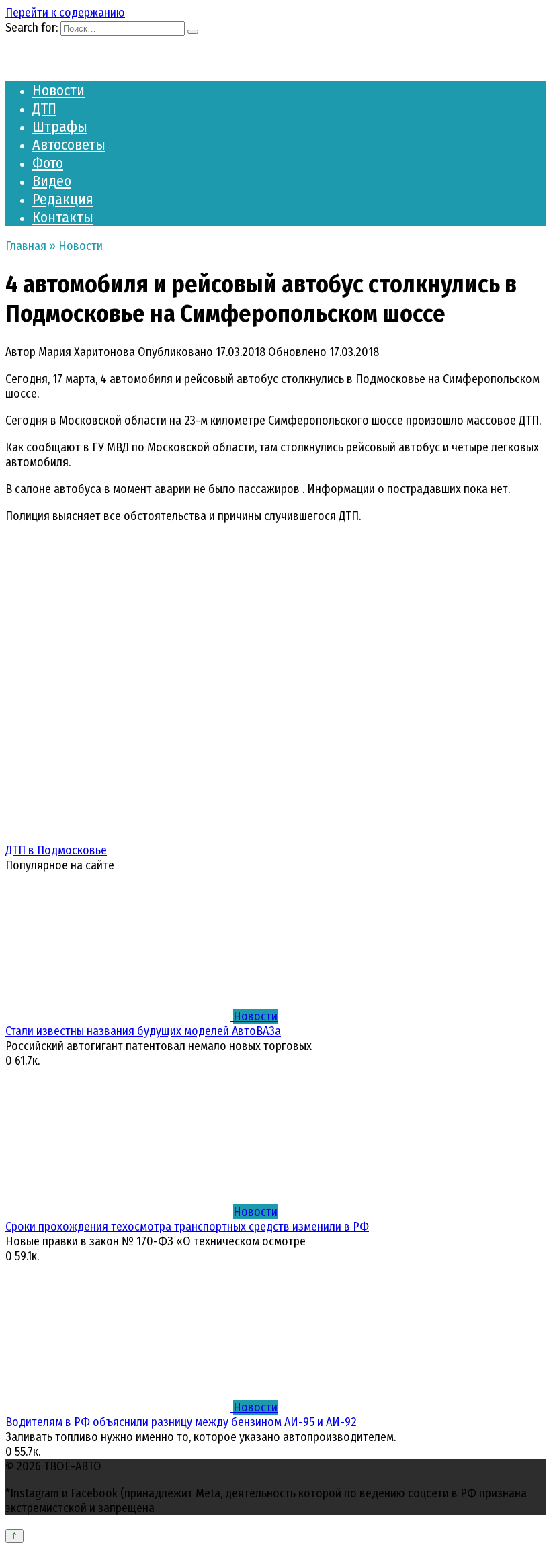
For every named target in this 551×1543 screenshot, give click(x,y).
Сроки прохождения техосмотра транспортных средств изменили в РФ (187, 1226)
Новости (58, 90)
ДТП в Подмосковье (56, 850)
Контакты (62, 217)
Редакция (62, 199)
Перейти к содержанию (65, 12)
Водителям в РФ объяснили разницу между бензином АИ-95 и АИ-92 (181, 1422)
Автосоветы (68, 145)
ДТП (44, 108)
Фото (47, 163)
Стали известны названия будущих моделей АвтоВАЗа (143, 1031)
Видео (51, 181)
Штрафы (59, 127)
